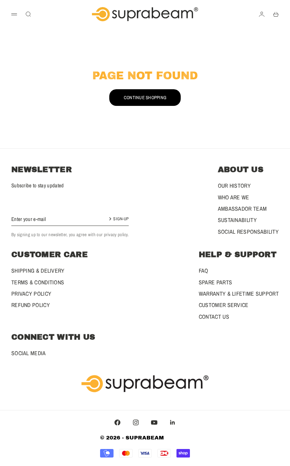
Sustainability (237, 220)
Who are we (233, 197)
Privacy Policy (31, 293)
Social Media (28, 353)
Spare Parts (215, 282)
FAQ (203, 270)
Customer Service (224, 305)
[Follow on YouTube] (154, 422)
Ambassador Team (242, 208)
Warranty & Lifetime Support (239, 293)
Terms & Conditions (37, 282)
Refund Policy (30, 305)
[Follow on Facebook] (117, 422)
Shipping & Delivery (38, 270)
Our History (234, 185)
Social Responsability (248, 231)
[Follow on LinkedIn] (172, 422)
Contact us (214, 316)
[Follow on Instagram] (135, 422)
